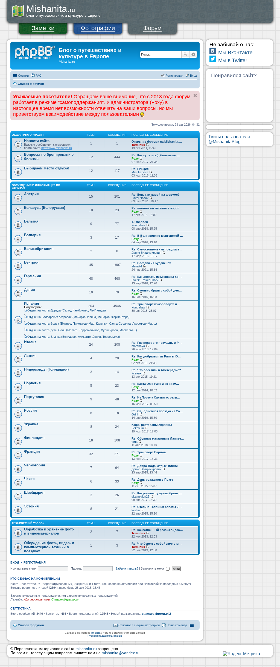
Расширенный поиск (193, 54)
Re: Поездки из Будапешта (151, 263)
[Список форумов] (35, 51)
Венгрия (31, 262)
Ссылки (23, 75)
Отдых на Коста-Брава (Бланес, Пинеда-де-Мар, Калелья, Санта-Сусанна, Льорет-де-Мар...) (92, 323)
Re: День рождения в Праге (152, 479)
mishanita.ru (86, 649)
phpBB (95, 632)
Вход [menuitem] (193, 75)
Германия (32, 276)
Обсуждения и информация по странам (36, 186)
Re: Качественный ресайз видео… (157, 530)
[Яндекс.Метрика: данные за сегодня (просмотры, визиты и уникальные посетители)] (241, 653)
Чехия (29, 479)
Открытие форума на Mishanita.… (157, 141)
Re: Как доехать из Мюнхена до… (157, 276)
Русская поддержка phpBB (105, 635)
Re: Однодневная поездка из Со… (157, 411)
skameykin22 (140, 496)
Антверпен (140, 222)
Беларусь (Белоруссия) (44, 208)
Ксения (136, 373)
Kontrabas (138, 225)
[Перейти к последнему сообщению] (147, 144)
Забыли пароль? (126, 568)
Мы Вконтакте (235, 52)
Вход (14, 562)
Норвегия (32, 383)
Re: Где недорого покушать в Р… (157, 342)
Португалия (34, 397)
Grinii (135, 414)
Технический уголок (28, 523)
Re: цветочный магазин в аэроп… (157, 208)
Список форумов (31, 83)
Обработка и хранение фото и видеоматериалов (49, 531)
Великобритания (39, 249)
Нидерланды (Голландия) (46, 369)
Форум (152, 28)
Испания (31, 303)
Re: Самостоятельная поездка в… (157, 249)
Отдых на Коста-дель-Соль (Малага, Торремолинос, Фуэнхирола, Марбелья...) (82, 330)
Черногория (34, 465)
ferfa (135, 441)
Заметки (43, 28)
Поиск (185, 54)
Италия (30, 342)
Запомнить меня (153, 568)
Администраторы (37, 599)
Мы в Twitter (232, 60)
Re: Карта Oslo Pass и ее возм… (155, 383)
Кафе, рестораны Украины (152, 424)
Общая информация (27, 134)
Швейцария (34, 492)
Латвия (30, 356)
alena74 (137, 266)
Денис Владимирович (146, 252)
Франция (32, 451)
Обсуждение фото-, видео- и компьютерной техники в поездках (49, 547)
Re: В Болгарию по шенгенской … (157, 235)
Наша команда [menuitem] (177, 625)
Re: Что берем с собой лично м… (157, 543)
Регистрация (35, 562)
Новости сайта (36, 141)
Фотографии (98, 28)
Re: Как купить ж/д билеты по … (156, 155)
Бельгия (31, 221)
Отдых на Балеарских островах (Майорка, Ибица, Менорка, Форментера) (78, 317)
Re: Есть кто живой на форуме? (156, 194)
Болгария (32, 235)
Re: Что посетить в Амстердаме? (156, 370)
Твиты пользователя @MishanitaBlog (229, 139)
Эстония (31, 506)
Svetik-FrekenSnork (145, 280)
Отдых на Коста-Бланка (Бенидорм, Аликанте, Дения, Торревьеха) (73, 336)
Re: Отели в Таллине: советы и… (157, 507)
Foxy (135, 158)
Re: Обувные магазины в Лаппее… (158, 438)
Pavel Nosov (140, 198)
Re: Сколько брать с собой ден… (157, 290)
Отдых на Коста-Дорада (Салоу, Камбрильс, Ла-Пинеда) (66, 310)
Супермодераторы (64, 599)
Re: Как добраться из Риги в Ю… (156, 356)
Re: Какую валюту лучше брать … (157, 493)
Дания (29, 290)
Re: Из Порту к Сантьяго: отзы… (156, 397)
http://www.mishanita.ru (56, 147)
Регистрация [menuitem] (174, 75)
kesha (136, 510)
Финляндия (34, 438)
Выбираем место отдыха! (46, 168)
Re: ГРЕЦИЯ (140, 169)
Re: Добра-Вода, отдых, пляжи (155, 465)
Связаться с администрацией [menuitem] (139, 625)
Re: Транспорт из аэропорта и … (156, 304)
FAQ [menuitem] (39, 75)
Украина (31, 424)
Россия (30, 410)
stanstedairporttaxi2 (156, 613)
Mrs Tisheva (140, 172)
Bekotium (138, 428)
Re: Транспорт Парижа (149, 452)
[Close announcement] (195, 95)
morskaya (138, 346)
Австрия (31, 194)
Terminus (138, 144)
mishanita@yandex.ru (120, 653)
